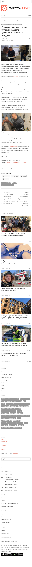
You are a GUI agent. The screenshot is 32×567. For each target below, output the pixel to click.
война (3, 408)
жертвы (14, 411)
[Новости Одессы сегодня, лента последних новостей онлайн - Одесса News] (15, 8)
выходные (9, 408)
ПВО (15, 401)
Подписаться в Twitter (10, 487)
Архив (3, 500)
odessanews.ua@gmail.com (12, 479)
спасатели (20, 423)
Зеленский (9, 401)
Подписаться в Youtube (11, 490)
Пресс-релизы (5, 391)
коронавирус (5, 413)
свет (14, 423)
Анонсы (3, 385)
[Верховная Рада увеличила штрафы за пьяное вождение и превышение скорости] (16, 326)
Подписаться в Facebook (11, 482)
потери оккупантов (7, 420)
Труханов (8, 403)
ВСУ (9, 399)
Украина (15, 403)
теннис (15, 425)
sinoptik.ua (15, 453)
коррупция (13, 413)
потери (19, 418)
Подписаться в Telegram (11, 484)
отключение (16, 415)
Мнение (3, 388)
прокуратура (16, 420)
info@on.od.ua (8, 477)
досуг (19, 408)
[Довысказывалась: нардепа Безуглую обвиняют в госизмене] (15, 271)
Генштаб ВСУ (15, 399)
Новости (11, 24)
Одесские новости (18, 24)
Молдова (8, 182)
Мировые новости (6, 377)
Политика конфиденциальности (9, 503)
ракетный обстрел (6, 423)
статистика (5, 425)
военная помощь (23, 406)
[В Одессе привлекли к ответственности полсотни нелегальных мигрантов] (15, 216)
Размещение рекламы (7, 506)
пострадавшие (12, 418)
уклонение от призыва (8, 185)
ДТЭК (3, 401)
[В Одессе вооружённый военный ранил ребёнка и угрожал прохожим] (15, 244)
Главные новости (5, 24)
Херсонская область (24, 403)
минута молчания (6, 415)
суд (10, 425)
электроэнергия (6, 427)
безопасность (13, 406)
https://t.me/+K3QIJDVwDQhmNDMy (17, 162)
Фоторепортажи (5, 380)
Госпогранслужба (24, 399)
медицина (19, 413)
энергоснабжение (16, 427)
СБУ (24, 401)
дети (15, 408)
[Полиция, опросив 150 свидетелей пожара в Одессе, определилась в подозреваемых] (15, 299)
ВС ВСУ (4, 399)
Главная (3, 498)
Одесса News (13, 146)
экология (20, 425)
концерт (19, 411)
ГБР (3, 182)
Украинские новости (6, 374)
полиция (14, 182)
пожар (27, 415)
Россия (20, 401)
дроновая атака (6, 411)
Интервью (4, 382)
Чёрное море (5, 406)
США (3, 403)
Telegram (15, 76)
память (22, 415)
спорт (25, 423)
